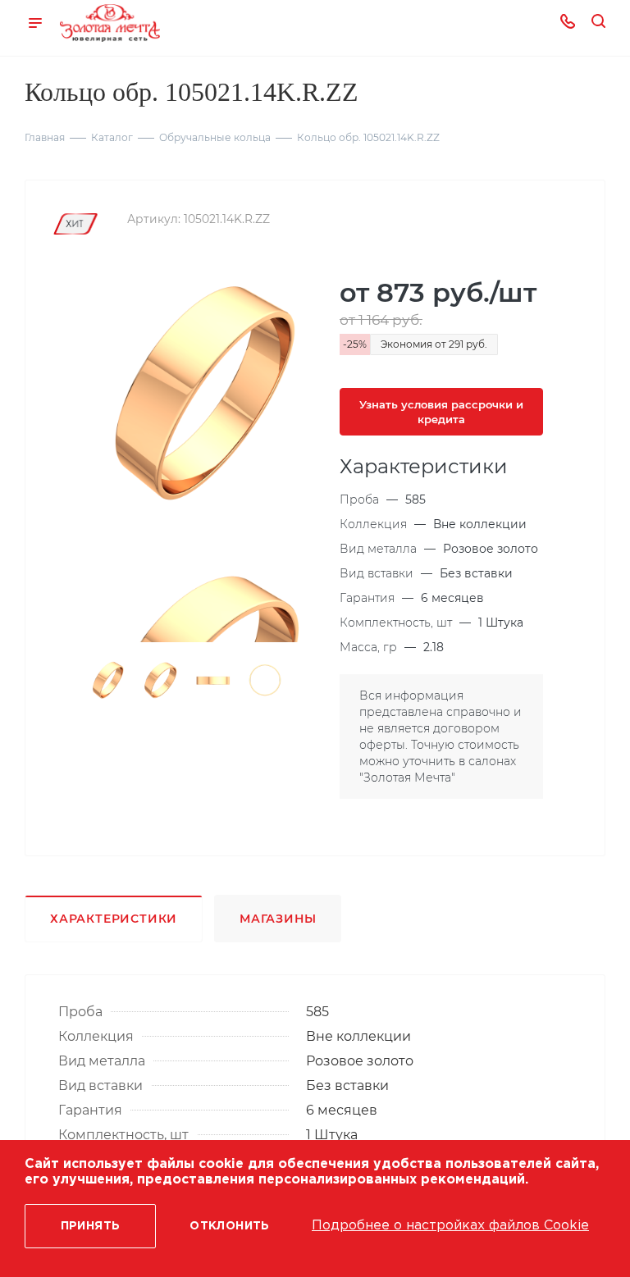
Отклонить (229, 1226)
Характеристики (113, 918)
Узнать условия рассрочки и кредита (441, 412)
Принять (91, 1226)
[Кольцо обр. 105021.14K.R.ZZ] (201, 396)
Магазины (278, 918)
